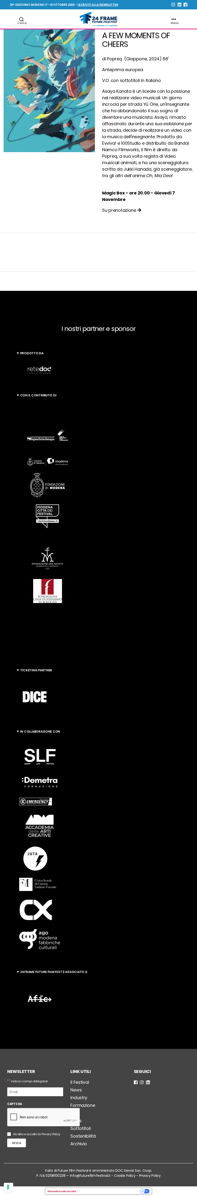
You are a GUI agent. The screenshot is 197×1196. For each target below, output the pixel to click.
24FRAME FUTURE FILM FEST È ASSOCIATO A (53, 972)
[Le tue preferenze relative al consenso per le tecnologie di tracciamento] (8, 1187)
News (76, 1090)
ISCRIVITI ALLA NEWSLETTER (98, 5)
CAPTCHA (14, 1104)
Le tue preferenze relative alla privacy (109, 1191)
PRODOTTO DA (31, 353)
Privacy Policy (51, 1134)
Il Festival (79, 1082)
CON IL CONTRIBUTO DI (38, 395)
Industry (78, 1098)
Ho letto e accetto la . (37, 1134)
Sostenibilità (83, 1136)
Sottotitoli (80, 1128)
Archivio (78, 1144)
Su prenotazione (119, 210)
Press (76, 1121)
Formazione (82, 1105)
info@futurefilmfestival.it (90, 1175)
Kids (74, 1113)
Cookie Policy (124, 1175)
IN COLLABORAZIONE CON (40, 731)
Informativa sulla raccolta (62, 1191)
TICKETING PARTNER (36, 670)
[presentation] (43, 1117)
